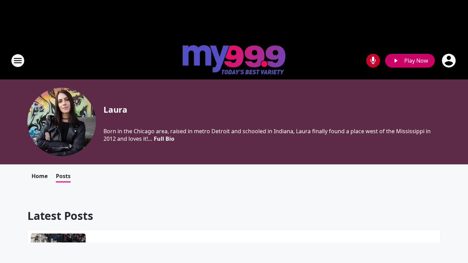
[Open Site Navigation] (18, 60)
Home (40, 176)
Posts (63, 176)
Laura (115, 109)
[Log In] (449, 60)
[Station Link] (234, 60)
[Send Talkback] (373, 60)
